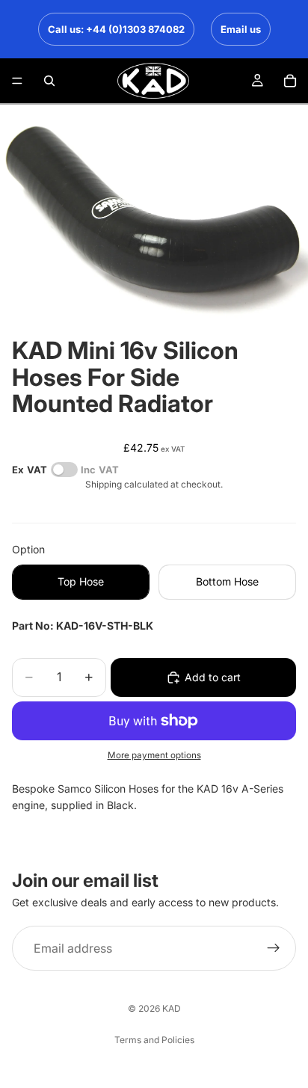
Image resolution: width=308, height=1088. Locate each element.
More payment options (154, 755)
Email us (241, 29)
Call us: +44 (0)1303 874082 (116, 29)
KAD (171, 1008)
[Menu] (17, 81)
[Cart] (290, 80)
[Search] (49, 80)
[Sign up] (273, 948)
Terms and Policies (154, 1039)
